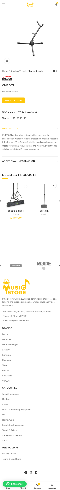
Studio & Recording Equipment (16, 409)
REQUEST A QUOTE (13, 100)
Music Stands (36, 71)
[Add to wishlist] (25, 185)
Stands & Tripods (19, 71)
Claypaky (6, 354)
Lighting (6, 399)
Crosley (5, 349)
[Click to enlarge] (7, 61)
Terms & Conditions (11, 458)
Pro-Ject (6, 370)
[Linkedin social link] (21, 118)
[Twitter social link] (14, 118)
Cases (5, 440)
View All (6, 380)
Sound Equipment (10, 393)
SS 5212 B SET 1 (16, 211)
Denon (5, 334)
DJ (3, 414)
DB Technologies (10, 344)
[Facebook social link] (10, 118)
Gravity (16, 214)
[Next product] (56, 71)
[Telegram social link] (25, 118)
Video (5, 404)
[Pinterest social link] (18, 118)
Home (5, 71)
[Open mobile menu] (3, 4)
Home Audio (8, 419)
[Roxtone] (16, 266)
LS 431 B (44, 211)
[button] (15, 484)
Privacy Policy (9, 453)
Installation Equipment (13, 425)
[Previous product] (51, 71)
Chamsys (6, 360)
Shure (4, 365)
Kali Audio (7, 375)
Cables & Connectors (12, 435)
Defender (6, 339)
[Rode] (44, 266)
